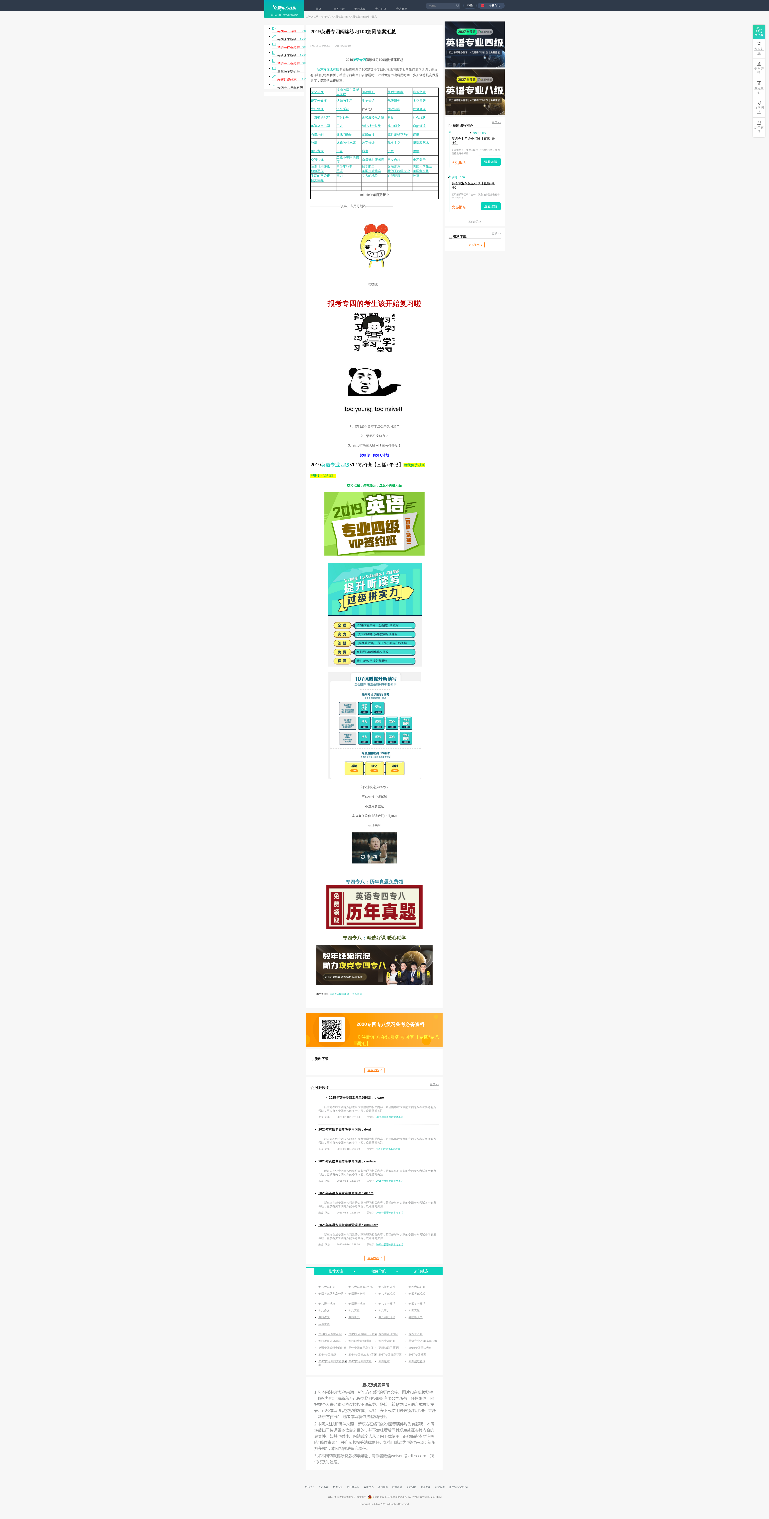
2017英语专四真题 (360, 1361)
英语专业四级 (340, 16)
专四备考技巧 (417, 1303)
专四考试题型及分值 (331, 1293)
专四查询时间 (386, 1340)
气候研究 (394, 100)
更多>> (434, 1084)
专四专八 (326, 16)
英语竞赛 (324, 1324)
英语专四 (359, 60)
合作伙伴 (383, 1487)
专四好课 (339, 8)
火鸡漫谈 (317, 109)
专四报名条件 (356, 1293)
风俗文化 (419, 92)
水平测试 (759, 110)
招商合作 (323, 1487)
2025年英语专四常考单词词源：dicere (345, 1193)
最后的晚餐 (396, 92)
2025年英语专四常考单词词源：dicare (356, 1097)
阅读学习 (368, 92)
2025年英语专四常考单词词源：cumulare (348, 1225)
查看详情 (490, 161)
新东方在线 (312, 16)
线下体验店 (353, 1487)
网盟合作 (440, 1487)
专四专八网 (416, 1334)
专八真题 (401, 8)
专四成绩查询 (417, 1361)
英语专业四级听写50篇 (423, 1340)
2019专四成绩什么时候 (362, 1334)
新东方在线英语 (328, 69)
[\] (374, 554)
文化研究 (317, 92)
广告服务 (338, 1487)
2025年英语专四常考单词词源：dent (344, 1129)
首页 (318, 8)
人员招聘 (411, 1487)
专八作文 (324, 1310)
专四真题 (360, 8)
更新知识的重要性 (389, 1347)
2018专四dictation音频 (362, 1354)
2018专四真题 (327, 1354)
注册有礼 (494, 5)
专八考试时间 (326, 1286)
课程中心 (759, 90)
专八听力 (384, 1310)
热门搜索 (421, 1271)
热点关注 (425, 1487)
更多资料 (373, 1070)
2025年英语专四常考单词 (389, 1117)
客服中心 (368, 1487)
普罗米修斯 (319, 100)
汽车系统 (342, 109)
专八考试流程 (386, 1293)
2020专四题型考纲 (330, 1334)
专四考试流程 (417, 1293)
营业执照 (361, 1497)
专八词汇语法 (386, 1317)
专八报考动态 (326, 1303)
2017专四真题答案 (390, 1354)
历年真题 (759, 129)
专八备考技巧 (386, 1303)
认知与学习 (344, 100)
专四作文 (324, 1317)
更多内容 (373, 1258)
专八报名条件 (386, 1286)
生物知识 (368, 100)
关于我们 (309, 1487)
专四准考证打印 (388, 1334)
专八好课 (381, 8)
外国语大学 (416, 1317)
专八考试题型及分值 (361, 1286)
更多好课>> (474, 221)
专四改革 (384, 1361)
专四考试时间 (417, 1286)
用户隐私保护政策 (458, 1487)
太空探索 (419, 100)
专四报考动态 (356, 1303)
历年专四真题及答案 (361, 1347)
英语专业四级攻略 (359, 16)
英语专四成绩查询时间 (332, 1347)
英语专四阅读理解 (339, 994)
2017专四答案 (417, 1354)
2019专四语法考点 (420, 1347)
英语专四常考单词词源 (388, 1149)
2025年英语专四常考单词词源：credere (347, 1161)
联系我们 (397, 1487)
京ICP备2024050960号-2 (341, 1497)
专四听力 (354, 1317)
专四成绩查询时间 (359, 1340)
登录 (470, 5)
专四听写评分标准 (329, 1340)
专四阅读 (357, 994)
